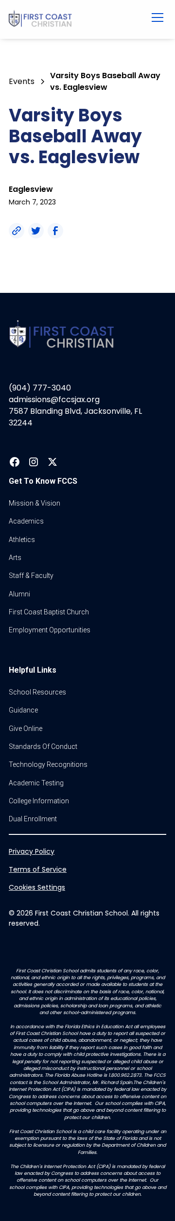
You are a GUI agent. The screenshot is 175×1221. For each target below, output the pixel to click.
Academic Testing (36, 783)
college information (39, 801)
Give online (25, 728)
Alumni (19, 594)
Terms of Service (38, 869)
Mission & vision (34, 503)
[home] (73, 19)
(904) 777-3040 (40, 387)
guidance (23, 710)
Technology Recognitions (48, 764)
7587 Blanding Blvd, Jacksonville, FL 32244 (75, 417)
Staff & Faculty (31, 575)
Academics (26, 521)
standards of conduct (43, 746)
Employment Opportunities (49, 630)
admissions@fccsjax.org (54, 399)
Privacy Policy (31, 851)
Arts (15, 557)
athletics (22, 539)
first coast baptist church (49, 612)
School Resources (37, 692)
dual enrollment (33, 819)
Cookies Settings (37, 887)
